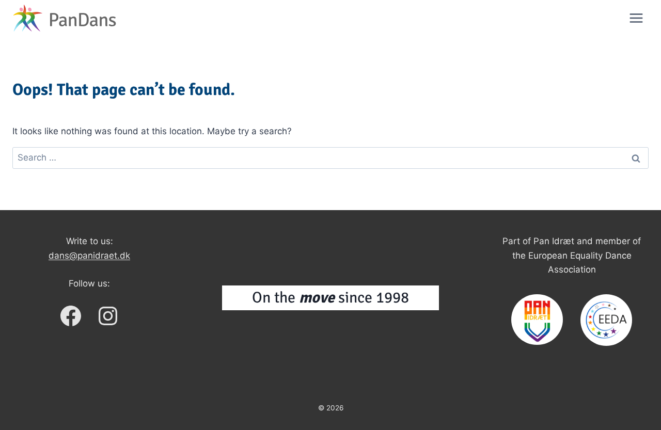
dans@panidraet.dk (89, 255)
